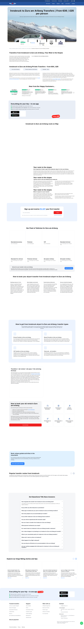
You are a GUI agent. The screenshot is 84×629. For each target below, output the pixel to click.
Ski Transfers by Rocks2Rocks (15, 615)
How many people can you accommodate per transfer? (34, 513)
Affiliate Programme (46, 605)
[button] (74, 473)
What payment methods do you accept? (31, 525)
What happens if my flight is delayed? (30, 540)
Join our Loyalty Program (14, 605)
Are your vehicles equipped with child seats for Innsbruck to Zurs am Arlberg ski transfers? (40, 547)
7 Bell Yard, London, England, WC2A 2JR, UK (68, 610)
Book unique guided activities (17, 463)
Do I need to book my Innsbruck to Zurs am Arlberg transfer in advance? (38, 528)
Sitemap (23, 627)
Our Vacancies (45, 613)
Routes (53, 3)
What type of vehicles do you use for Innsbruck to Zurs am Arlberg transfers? (40, 510)
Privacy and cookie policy (58, 215)
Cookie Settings (29, 613)
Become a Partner (46, 607)
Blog (62, 3)
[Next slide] (76, 559)
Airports (58, 3)
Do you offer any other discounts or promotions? (33, 507)
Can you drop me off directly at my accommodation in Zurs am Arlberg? (38, 543)
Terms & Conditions (13, 627)
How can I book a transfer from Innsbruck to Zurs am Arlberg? (36, 522)
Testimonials (11, 611)
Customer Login (29, 611)
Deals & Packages (12, 607)
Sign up (57, 212)
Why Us (10, 613)
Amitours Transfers (46, 611)
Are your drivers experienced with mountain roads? (34, 519)
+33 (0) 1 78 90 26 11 (64, 618)
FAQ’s (27, 607)
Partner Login (45, 609)
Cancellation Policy (29, 609)
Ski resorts (48, 3)
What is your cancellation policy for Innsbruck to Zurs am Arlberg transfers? (39, 534)
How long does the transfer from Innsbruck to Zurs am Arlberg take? (38, 501)
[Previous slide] (73, 559)
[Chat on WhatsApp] (81, 623)
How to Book (28, 605)
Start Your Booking (68, 268)
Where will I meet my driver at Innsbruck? (31, 537)
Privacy (19, 627)
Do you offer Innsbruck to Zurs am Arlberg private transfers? (36, 516)
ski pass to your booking (35, 373)
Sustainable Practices (13, 609)
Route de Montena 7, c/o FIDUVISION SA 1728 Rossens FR (67, 616)
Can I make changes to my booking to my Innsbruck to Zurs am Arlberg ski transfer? (41, 531)
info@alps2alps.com (64, 605)
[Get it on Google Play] (64, 596)
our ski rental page (31, 409)
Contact (73, 3)
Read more (9, 577)
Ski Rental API (28, 617)
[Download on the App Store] (64, 593)
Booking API (28, 615)
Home (10, 48)
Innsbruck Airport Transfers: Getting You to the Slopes (21, 48)
